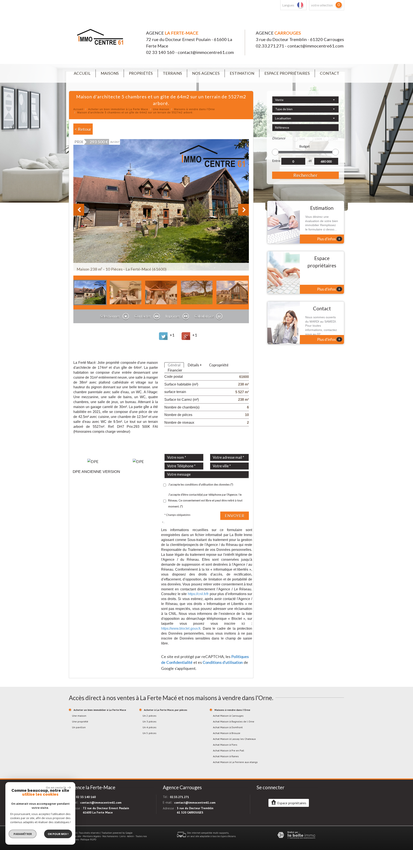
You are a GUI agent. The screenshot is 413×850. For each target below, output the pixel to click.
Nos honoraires (110, 836)
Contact (329, 73)
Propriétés (141, 73)
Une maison (161, 109)
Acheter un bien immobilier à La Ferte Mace (118, 109)
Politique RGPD (88, 839)
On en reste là (56, 787)
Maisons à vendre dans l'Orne (194, 109)
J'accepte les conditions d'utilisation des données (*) (200, 484)
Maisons (110, 73)
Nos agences (206, 73)
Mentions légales (92, 836)
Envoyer (234, 515)
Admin (130, 836)
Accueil (82, 73)
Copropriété (218, 365)
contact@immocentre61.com (206, 52)
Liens (122, 836)
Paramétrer (23, 834)
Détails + (195, 365)
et (310, 161)
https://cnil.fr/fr (198, 594)
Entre (276, 161)
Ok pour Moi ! (58, 834)
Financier (175, 370)
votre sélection (322, 5)
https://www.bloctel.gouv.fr (180, 628)
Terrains (172, 73)
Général (174, 365)
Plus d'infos (329, 238)
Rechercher (305, 175)
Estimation (242, 73)
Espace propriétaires (287, 73)
